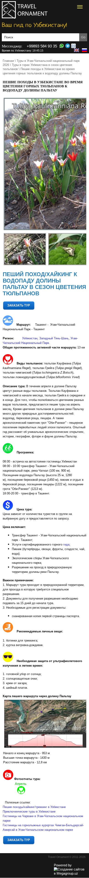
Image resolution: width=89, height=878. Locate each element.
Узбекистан (29, 338)
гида (66, 544)
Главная (8, 60)
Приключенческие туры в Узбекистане (29, 811)
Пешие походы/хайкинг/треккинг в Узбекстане (34, 807)
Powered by (63, 865)
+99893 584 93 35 (42, 46)
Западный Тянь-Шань (54, 338)
